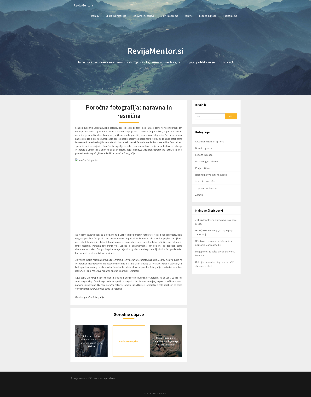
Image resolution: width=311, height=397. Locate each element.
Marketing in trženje (206, 161)
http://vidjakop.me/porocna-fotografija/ (158, 149)
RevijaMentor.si (84, 5)
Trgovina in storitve (143, 15)
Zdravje (188, 15)
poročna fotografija (94, 297)
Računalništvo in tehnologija (211, 174)
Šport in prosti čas (116, 15)
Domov (95, 15)
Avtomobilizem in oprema (209, 141)
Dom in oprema (169, 15)
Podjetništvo (230, 15)
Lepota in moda (207, 15)
